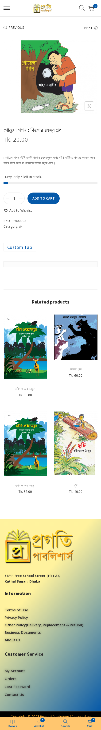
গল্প (20, 226)
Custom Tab (19, 247)
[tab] (50, 247)
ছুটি (76, 485)
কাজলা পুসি (76, 369)
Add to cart (43, 198)
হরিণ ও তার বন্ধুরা (25, 389)
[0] (91, 8)
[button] (18, 210)
